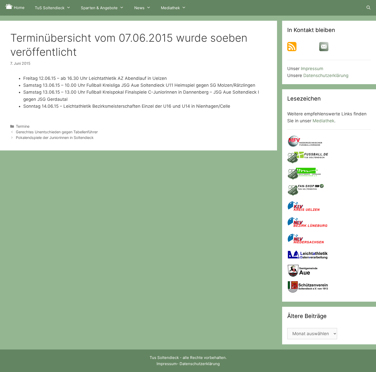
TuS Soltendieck (49, 7)
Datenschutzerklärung (325, 75)
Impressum (312, 68)
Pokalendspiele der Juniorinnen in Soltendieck (55, 137)
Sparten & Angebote (99, 7)
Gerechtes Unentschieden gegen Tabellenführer (57, 132)
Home (19, 7)
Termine (22, 126)
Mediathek (170, 7)
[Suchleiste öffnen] (368, 7)
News (139, 7)
